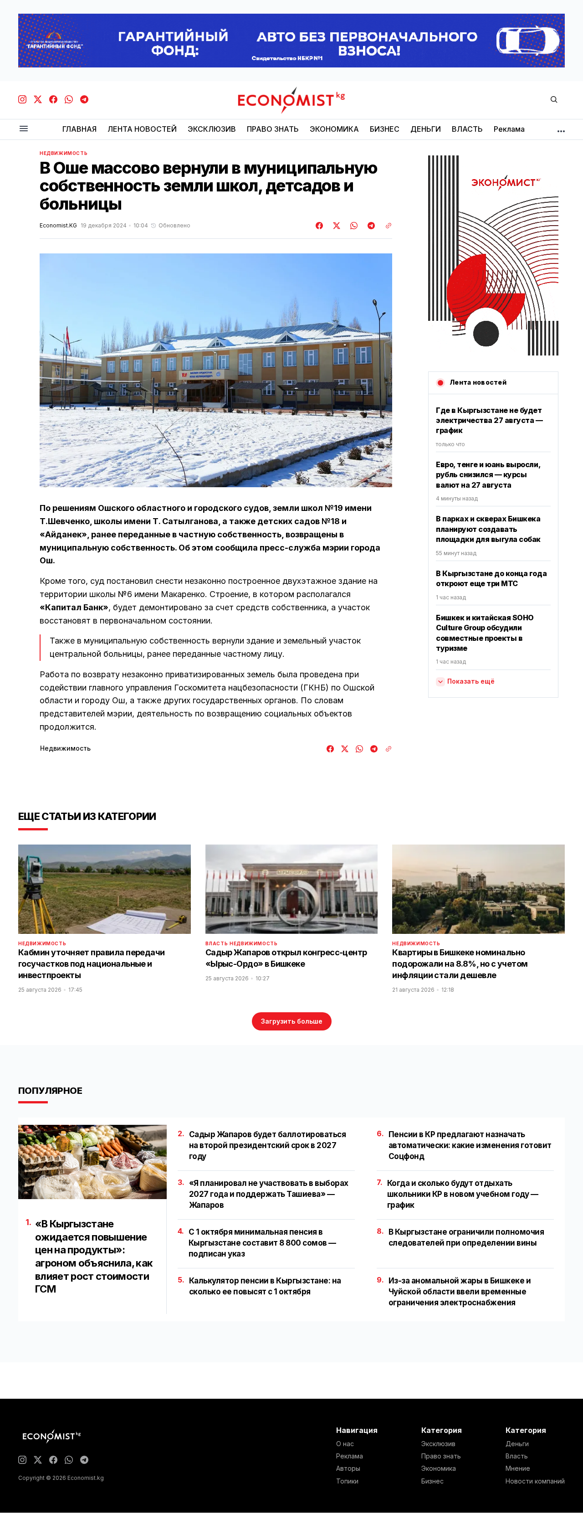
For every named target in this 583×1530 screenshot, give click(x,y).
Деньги (517, 1444)
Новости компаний (535, 1481)
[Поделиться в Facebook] (320, 225)
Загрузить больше (291, 1021)
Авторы (348, 1468)
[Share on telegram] (369, 225)
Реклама (349, 1456)
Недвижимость (63, 153)
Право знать (441, 1456)
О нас (345, 1444)
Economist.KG (58, 225)
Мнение (518, 1468)
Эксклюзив (438, 1444)
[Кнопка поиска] (554, 100)
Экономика (438, 1468)
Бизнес (432, 1481)
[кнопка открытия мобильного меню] (23, 129)
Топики (347, 1481)
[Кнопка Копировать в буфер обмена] (385, 225)
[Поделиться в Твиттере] (335, 225)
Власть (216, 943)
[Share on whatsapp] (352, 225)
